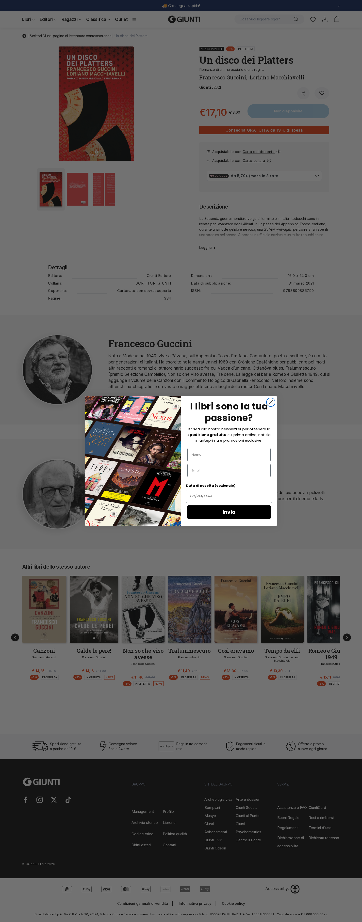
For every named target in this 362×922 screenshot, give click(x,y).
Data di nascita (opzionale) (210, 485)
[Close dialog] (270, 402)
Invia (229, 512)
